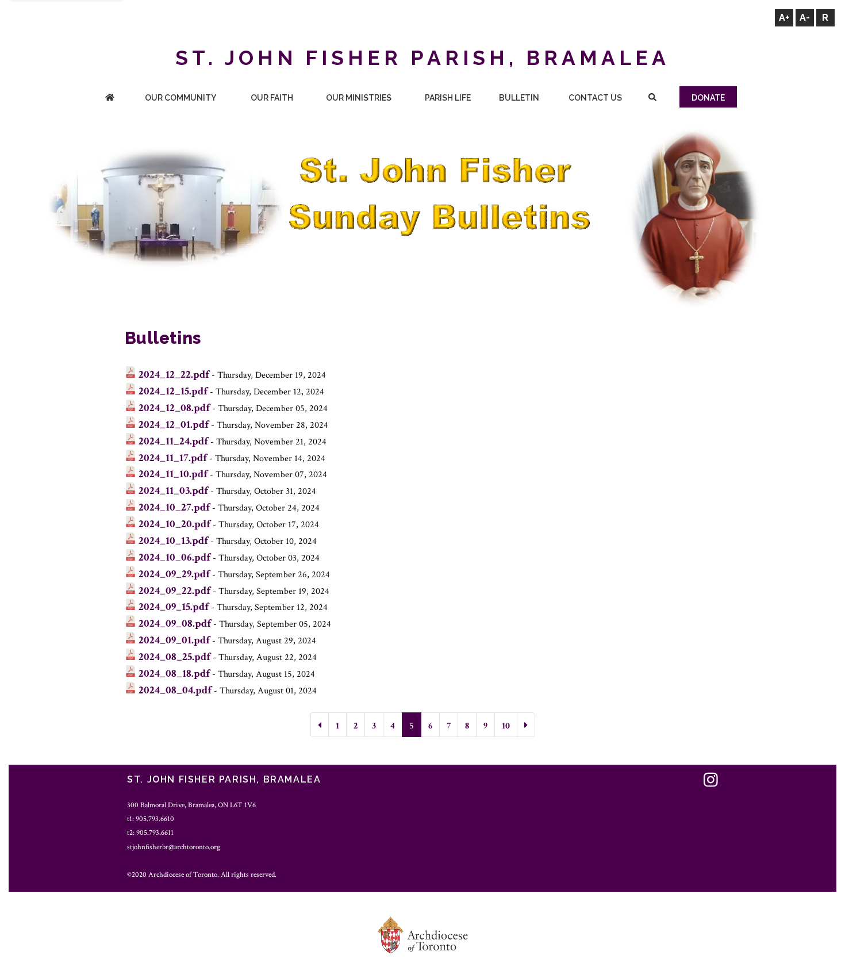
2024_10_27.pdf (174, 507)
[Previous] (319, 724)
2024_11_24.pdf (173, 441)
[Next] (526, 724)
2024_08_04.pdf (175, 690)
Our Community (180, 97)
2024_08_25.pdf (174, 657)
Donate (708, 97)
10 (506, 726)
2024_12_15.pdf (173, 391)
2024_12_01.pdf (174, 424)
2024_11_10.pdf (173, 474)
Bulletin (519, 97)
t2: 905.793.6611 (150, 832)
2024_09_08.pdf (175, 623)
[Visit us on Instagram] (711, 781)
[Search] (652, 99)
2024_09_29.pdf (174, 574)
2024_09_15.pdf (174, 607)
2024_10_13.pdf (173, 541)
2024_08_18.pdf (174, 673)
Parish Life (448, 97)
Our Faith (272, 97)
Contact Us (595, 97)
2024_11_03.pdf (173, 491)
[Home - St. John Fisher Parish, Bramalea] (110, 99)
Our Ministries (358, 97)
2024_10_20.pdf (174, 524)
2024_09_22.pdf (174, 591)
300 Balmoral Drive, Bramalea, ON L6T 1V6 (191, 805)
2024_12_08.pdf (174, 408)
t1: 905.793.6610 (150, 818)
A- (805, 17)
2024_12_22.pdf (174, 374)
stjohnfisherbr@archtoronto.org (173, 847)
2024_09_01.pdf (174, 640)
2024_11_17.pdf (173, 458)
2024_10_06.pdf (174, 557)
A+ (784, 17)
